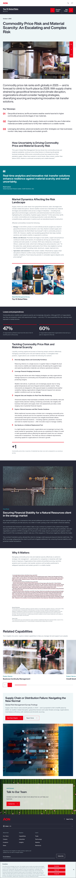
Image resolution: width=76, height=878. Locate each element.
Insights (21, 842)
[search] (68, 3)
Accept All (56, 874)
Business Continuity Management (16, 679)
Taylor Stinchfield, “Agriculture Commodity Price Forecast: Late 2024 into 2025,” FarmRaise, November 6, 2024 (38, 593)
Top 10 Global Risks (10, 9)
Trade (36, 836)
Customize (56, 866)
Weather (37, 842)
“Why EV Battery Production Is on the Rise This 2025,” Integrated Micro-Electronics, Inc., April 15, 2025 (36, 583)
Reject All (56, 870)
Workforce (38, 845)
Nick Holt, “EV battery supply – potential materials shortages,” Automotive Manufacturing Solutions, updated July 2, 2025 (37, 586)
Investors (5, 842)
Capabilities (22, 836)
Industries (22, 839)
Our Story (6, 836)
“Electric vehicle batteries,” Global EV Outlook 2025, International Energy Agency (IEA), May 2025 (33, 583)
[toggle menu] (72, 3)
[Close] (73, 869)
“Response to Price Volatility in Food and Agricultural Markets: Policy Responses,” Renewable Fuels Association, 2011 (39, 597)
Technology (38, 839)
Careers (5, 839)
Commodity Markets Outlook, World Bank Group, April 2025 (25, 575)
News (4, 845)
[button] (14, 718)
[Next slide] (10, 685)
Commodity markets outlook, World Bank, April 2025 (24, 591)
